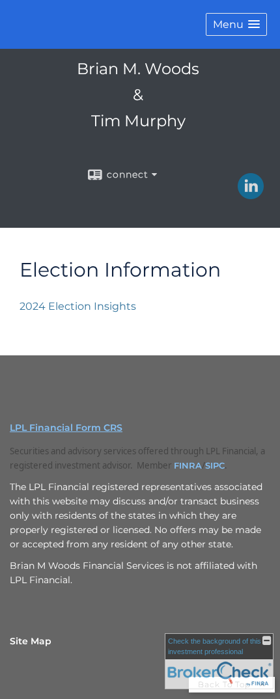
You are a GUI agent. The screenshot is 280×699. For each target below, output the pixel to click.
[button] (236, 24)
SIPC (215, 465)
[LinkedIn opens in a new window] (251, 194)
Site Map (30, 641)
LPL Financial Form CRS (66, 427)
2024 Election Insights (78, 306)
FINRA (188, 465)
